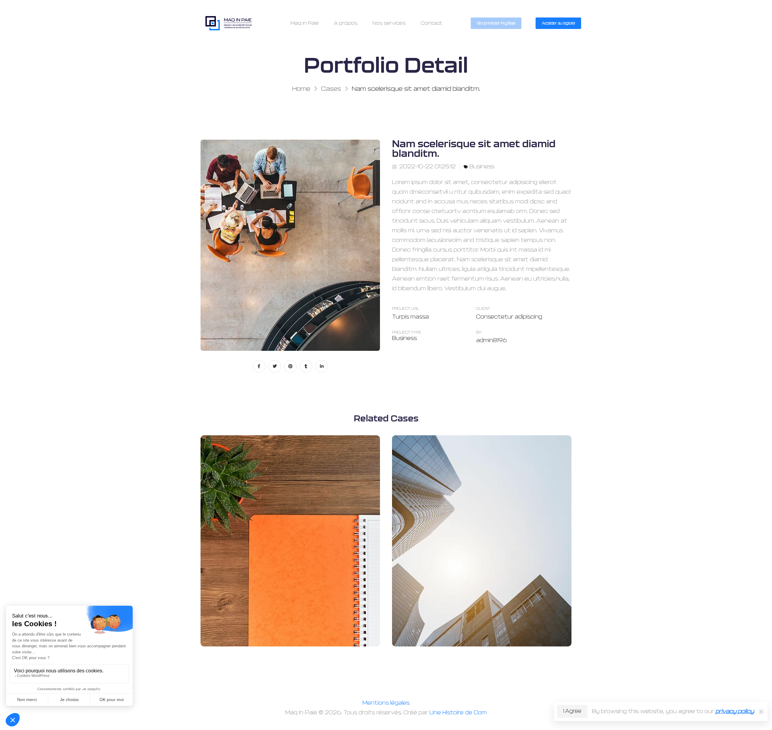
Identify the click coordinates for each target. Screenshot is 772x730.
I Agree (572, 711)
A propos (345, 23)
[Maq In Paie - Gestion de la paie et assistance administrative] (229, 23)
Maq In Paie (304, 23)
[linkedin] (321, 366)
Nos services (389, 23)
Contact (431, 23)
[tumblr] (306, 366)
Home (301, 89)
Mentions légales (386, 703)
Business (482, 167)
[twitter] (274, 366)
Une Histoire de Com (458, 713)
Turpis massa (410, 317)
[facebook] (259, 366)
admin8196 (491, 340)
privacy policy (734, 711)
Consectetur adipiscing (509, 317)
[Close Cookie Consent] (761, 711)
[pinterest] (290, 366)
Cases (331, 89)
